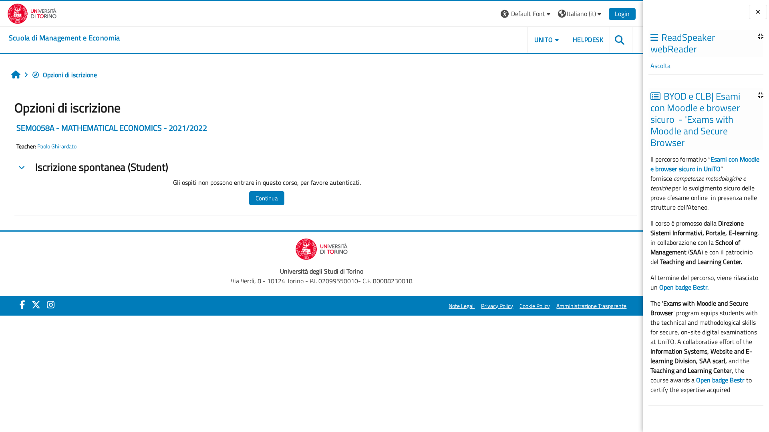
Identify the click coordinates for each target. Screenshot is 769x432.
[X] (36, 305)
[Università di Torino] (32, 13)
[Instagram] (51, 305)
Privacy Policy (497, 306)
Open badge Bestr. (684, 287)
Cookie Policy (534, 306)
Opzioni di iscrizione (70, 75)
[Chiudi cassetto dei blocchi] (758, 12)
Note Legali (462, 306)
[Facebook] (22, 305)
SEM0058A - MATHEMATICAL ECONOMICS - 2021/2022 (111, 128)
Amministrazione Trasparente (591, 306)
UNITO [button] (543, 39)
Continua (267, 198)
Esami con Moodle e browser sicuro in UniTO (704, 164)
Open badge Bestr (720, 380)
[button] (526, 14)
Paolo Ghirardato (56, 146)
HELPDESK (588, 39)
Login (622, 13)
